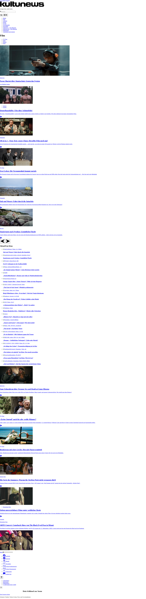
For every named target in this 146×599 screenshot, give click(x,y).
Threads (7, 561)
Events (4, 23)
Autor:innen (6, 580)
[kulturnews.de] (22, 6)
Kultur (4, 22)
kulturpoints (6, 30)
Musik (4, 18)
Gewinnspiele (6, 25)
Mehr (1, 552)
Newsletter (5, 26)
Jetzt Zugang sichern (5, 594)
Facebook (7, 556)
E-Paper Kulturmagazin (11, 566)
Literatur (5, 21)
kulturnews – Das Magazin (9, 27)
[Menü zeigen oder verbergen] (5, 15)
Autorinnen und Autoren (9, 31)
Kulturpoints (8, 571)
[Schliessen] (1, 587)
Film (4, 19)
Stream (4, 42)
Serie (4, 40)
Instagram (7, 558)
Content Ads (8, 574)
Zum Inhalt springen (5, 0)
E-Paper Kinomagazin (10, 569)
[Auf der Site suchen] (1, 15)
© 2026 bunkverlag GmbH (9, 584)
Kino (4, 43)
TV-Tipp (5, 39)
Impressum (5, 582)
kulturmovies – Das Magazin (10, 29)
